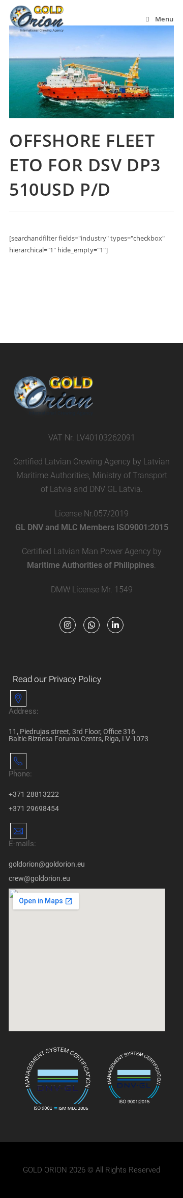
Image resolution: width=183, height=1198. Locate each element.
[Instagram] (67, 625)
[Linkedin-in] (115, 625)
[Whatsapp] (91, 625)
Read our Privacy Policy (57, 679)
